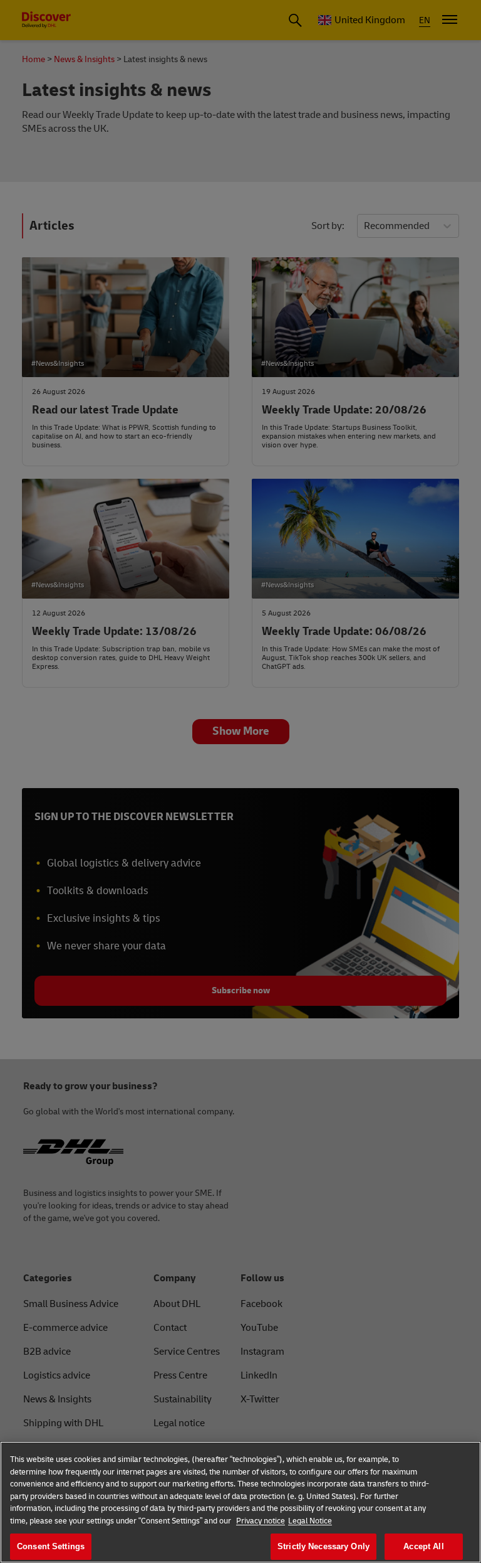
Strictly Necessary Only (323, 1546)
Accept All (423, 1546)
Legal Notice (310, 1521)
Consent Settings (51, 1546)
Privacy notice (260, 1521)
